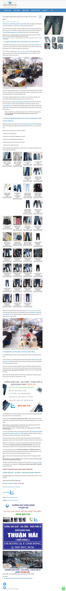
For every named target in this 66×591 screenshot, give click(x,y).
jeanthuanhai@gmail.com (12, 497)
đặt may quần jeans (34, 462)
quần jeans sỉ (37, 44)
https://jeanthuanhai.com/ (12, 500)
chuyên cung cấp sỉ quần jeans (24, 51)
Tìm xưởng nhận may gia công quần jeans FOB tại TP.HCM (18, 578)
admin (5, 21)
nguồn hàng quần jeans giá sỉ (16, 23)
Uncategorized (14, 21)
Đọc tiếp (7, 166)
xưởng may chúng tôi (32, 310)
